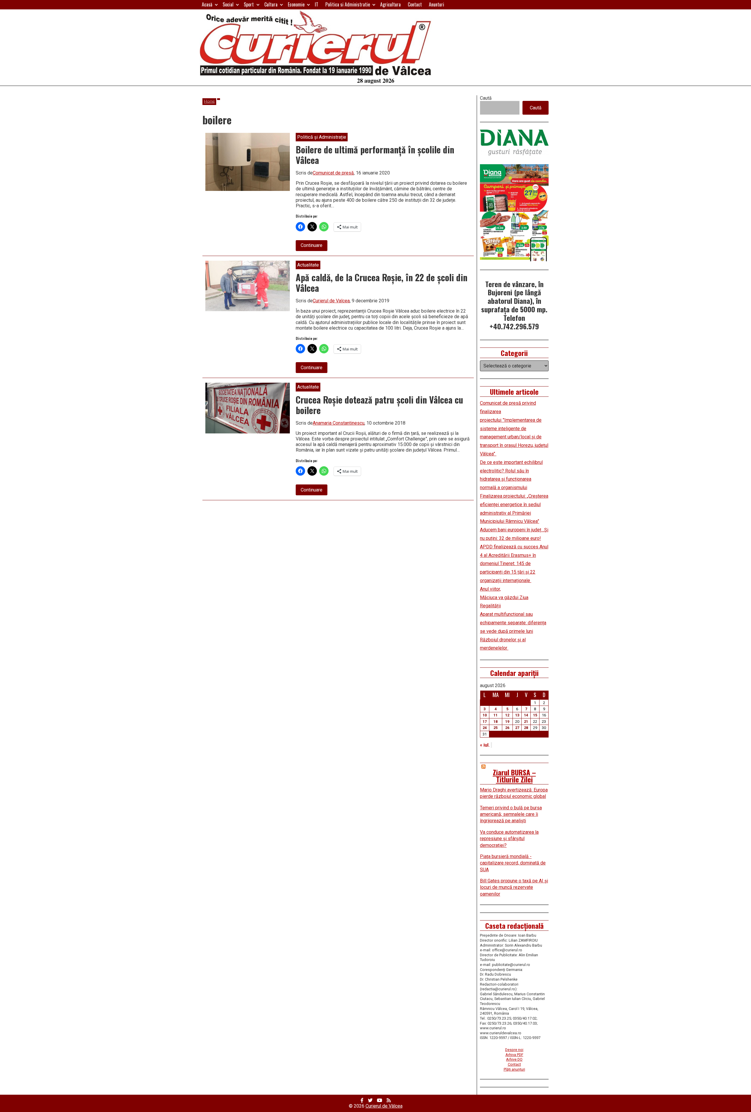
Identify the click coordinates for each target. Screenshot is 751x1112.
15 (535, 715)
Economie (296, 4)
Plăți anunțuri (514, 1069)
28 (526, 727)
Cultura (271, 4)
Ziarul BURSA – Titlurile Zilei (514, 775)
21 (526, 721)
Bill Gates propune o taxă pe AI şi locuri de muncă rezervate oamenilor (514, 887)
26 (507, 727)
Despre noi (514, 1049)
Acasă (207, 4)
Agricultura (390, 4)
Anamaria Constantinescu (338, 423)
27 (517, 727)
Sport (249, 4)
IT (316, 4)
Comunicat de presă (333, 173)
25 (495, 727)
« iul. (485, 745)
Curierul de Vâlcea (384, 1106)
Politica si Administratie (347, 4)
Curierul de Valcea (331, 301)
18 (495, 721)
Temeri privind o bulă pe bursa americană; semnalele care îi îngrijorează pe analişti (511, 814)
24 (485, 727)
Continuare (314, 246)
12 (507, 715)
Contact (415, 4)
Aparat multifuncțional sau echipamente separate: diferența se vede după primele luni (513, 622)
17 (485, 721)
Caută (486, 98)
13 (517, 715)
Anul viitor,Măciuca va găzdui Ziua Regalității (504, 597)
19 (507, 721)
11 (495, 715)
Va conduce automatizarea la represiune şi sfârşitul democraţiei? (509, 838)
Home (209, 101)
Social (228, 4)
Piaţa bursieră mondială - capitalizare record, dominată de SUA (513, 863)
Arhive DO (514, 1059)
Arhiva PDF (514, 1054)
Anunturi (436, 4)
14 (526, 715)
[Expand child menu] (216, 4)
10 (485, 715)
